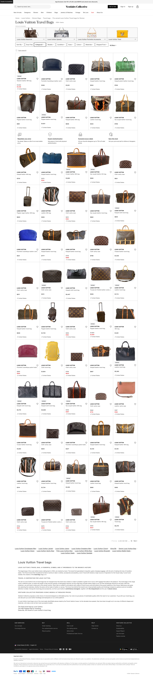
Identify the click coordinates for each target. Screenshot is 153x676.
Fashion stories (120, 636)
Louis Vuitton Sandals (84, 553)
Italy (45, 673)
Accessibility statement (21, 649)
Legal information (33, 649)
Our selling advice (72, 628)
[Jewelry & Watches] (74, 12)
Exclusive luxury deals (85, 139)
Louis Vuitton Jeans (62, 548)
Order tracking (46, 626)
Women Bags (36, 18)
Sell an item (112, 7)
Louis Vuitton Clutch (101, 548)
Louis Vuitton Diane (27, 551)
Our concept (18, 626)
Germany (36, 673)
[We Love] (89, 12)
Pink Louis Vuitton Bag (64, 551)
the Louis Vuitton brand (35, 571)
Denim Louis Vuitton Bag (127, 548)
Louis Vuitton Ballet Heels (121, 551)
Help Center (95, 626)
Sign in (123, 7)
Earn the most (113, 139)
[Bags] (59, 12)
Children (49, 12)
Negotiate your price (24, 139)
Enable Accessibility (6, 2)
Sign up (130, 7)
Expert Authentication (55, 139)
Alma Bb (113, 548)
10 (131, 541)
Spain (41, 673)
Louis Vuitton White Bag (83, 551)
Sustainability (120, 628)
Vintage (77, 12)
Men (42, 12)
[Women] (39, 12)
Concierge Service (20, 628)
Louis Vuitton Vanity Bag (45, 551)
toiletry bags (91, 583)
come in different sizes (24, 583)
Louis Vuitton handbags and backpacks (39, 598)
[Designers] (32, 12)
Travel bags (47, 18)
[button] (137, 6)
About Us (100, 12)
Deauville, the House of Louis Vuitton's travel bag (34, 610)
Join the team (120, 634)
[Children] (53, 12)
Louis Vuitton (25, 18)
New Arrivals (17, 12)
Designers (27, 12)
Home (17, 18)
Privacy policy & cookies (51, 649)
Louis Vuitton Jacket (46, 548)
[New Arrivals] (23, 12)
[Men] (45, 12)
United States (30, 673)
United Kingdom (22, 673)
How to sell (70, 626)
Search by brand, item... (24, 7)
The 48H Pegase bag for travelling (29, 608)
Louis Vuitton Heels (67, 553)
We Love (85, 12)
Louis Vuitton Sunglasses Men (25, 548)
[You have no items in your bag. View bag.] (137, 6)
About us (118, 626)
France (15, 673)
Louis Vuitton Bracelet (102, 551)
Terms (41, 649)
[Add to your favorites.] (37, 79)
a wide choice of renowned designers (46, 596)
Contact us (95, 628)
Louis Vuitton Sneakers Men (81, 548)
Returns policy (46, 631)
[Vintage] (81, 12)
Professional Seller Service (74, 634)
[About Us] (104, 12)
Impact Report (120, 631)
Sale (92, 12)
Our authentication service (50, 628)
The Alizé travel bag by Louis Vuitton (30, 607)
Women (35, 12)
